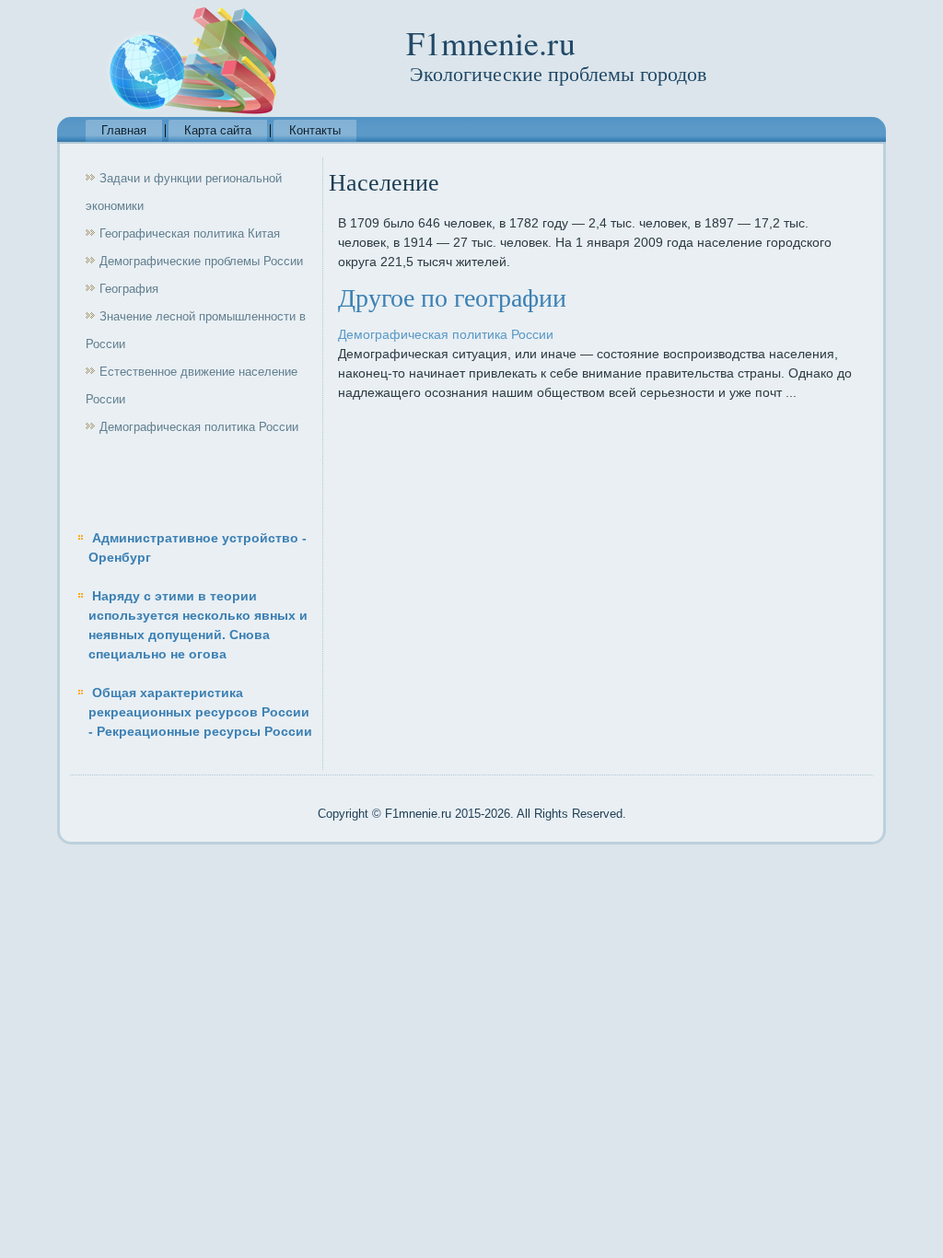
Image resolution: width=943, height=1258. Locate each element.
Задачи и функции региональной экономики (184, 192)
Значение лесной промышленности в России (196, 330)
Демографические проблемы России (201, 261)
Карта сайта (217, 130)
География (128, 289)
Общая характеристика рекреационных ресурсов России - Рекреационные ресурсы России (200, 712)
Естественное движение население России (191, 385)
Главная (123, 130)
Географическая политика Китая (189, 233)
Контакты (315, 130)
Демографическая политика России (198, 427)
